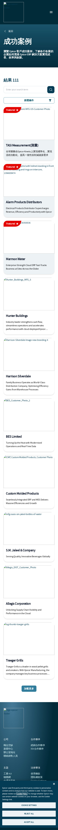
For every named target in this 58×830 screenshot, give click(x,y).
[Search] (50, 89)
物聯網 (7, 777)
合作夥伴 (38, 745)
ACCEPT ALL (29, 822)
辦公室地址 (9, 752)
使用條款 (35, 773)
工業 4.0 (8, 773)
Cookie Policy (22, 793)
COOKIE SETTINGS (29, 805)
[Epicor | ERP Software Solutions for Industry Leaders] (14, 12)
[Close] (54, 784)
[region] (29, 804)
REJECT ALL (29, 813)
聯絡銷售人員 (11, 755)
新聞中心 (8, 748)
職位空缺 (8, 745)
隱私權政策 (37, 777)
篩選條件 (29, 100)
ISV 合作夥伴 (37, 748)
